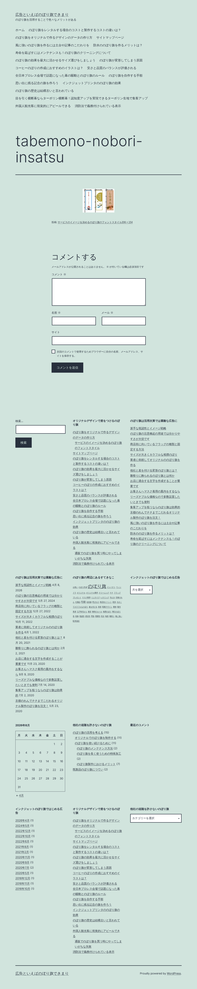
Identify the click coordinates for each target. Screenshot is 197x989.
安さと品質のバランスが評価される (111, 68)
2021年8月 (22, 846)
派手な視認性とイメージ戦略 (148, 428)
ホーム (20, 30)
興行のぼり (116, 612)
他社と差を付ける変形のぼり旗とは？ (153, 470)
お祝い (75, 587)
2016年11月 (22, 883)
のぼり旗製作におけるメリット (96, 764)
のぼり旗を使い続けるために (93, 743)
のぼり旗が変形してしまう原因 (121, 60)
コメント (59, 274)
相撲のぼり (107, 612)
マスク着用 (86, 598)
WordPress (174, 973)
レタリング (105, 598)
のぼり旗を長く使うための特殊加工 (99, 753)
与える (112, 598)
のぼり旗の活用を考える (88, 732)
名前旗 (89, 602)
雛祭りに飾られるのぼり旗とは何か (152, 475)
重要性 (97, 616)
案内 (119, 607)
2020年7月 (22, 867)
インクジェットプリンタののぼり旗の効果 (91, 83)
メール (107, 312)
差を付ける (93, 607)
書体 (115, 607)
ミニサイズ (95, 598)
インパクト (111, 587)
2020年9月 (22, 862)
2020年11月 (22, 857)
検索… (19, 421)
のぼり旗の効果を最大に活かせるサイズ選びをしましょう (55, 60)
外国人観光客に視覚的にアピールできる (43, 106)
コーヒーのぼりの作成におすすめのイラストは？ (49, 68)
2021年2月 (22, 852)
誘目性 (87, 616)
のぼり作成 (83, 587)
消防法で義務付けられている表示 (98, 106)
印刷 (83, 601)
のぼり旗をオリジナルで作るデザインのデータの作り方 (53, 37)
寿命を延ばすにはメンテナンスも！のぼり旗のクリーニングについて (63, 53)
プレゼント (77, 598)
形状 (99, 607)
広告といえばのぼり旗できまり (42, 14)
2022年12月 (23, 830)
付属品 (77, 602)
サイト (56, 332)
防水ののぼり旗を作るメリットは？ (118, 45)
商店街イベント (106, 602)
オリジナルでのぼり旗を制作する (95, 737)
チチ (111, 593)
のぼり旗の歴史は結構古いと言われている (44, 91)
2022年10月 (23, 836)
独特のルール (97, 612)
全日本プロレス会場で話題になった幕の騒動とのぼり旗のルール (60, 75)
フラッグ (117, 593)
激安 (89, 612)
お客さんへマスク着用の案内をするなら (155, 491)
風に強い (118, 616)
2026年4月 (22, 820)
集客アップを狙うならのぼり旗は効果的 (155, 507)
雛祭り (112, 616)
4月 (21, 795)
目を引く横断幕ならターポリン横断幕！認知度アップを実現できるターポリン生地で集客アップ (81, 98)
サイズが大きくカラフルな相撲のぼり (153, 454)
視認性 (81, 616)
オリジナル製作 (92, 593)
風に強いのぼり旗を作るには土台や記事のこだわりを (52, 45)
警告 (92, 616)
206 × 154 (127, 222)
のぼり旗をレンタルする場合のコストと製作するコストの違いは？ (75, 30)
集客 (107, 616)
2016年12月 (22, 878)
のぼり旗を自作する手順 (126, 75)
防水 (103, 616)
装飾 (77, 616)
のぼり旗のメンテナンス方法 (95, 748)
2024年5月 (22, 825)
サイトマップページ (110, 37)
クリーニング (104, 593)
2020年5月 (22, 873)
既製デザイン (107, 607)
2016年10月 (22, 888)
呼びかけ (95, 602)
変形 (114, 602)
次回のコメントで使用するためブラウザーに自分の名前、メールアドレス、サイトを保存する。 (100, 353)
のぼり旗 (97, 586)
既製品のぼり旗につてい (88, 769)
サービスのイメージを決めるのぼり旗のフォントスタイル (90, 222)
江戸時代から (82, 612)
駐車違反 (76, 621)
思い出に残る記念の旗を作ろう (36, 83)
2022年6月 (22, 841)
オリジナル (81, 593)
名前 (56, 312)
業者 (74, 612)
